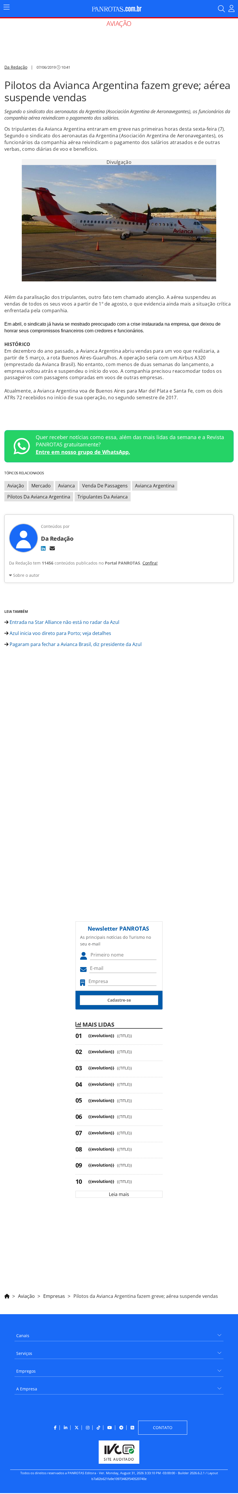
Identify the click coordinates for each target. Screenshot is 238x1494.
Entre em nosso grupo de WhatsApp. (83, 451)
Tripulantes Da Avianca (102, 497)
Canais (22, 1335)
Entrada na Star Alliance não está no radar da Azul (63, 622)
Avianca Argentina (154, 485)
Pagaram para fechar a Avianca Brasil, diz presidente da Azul (75, 644)
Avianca (66, 485)
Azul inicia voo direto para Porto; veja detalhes (59, 633)
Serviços (24, 1353)
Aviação (15, 485)
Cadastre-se (119, 1000)
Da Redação (15, 67)
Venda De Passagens (105, 485)
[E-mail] (52, 548)
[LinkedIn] (43, 548)
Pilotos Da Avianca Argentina (38, 497)
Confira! (150, 563)
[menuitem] (119, 1333)
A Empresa (26, 1389)
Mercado (41, 485)
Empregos (26, 1371)
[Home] (7, 1295)
